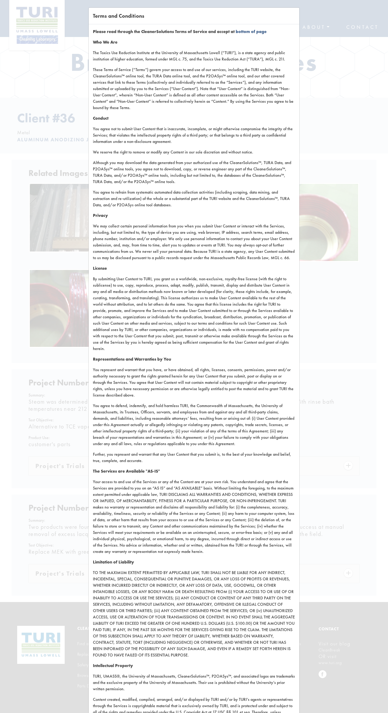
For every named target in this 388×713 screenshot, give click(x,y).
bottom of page (251, 31)
